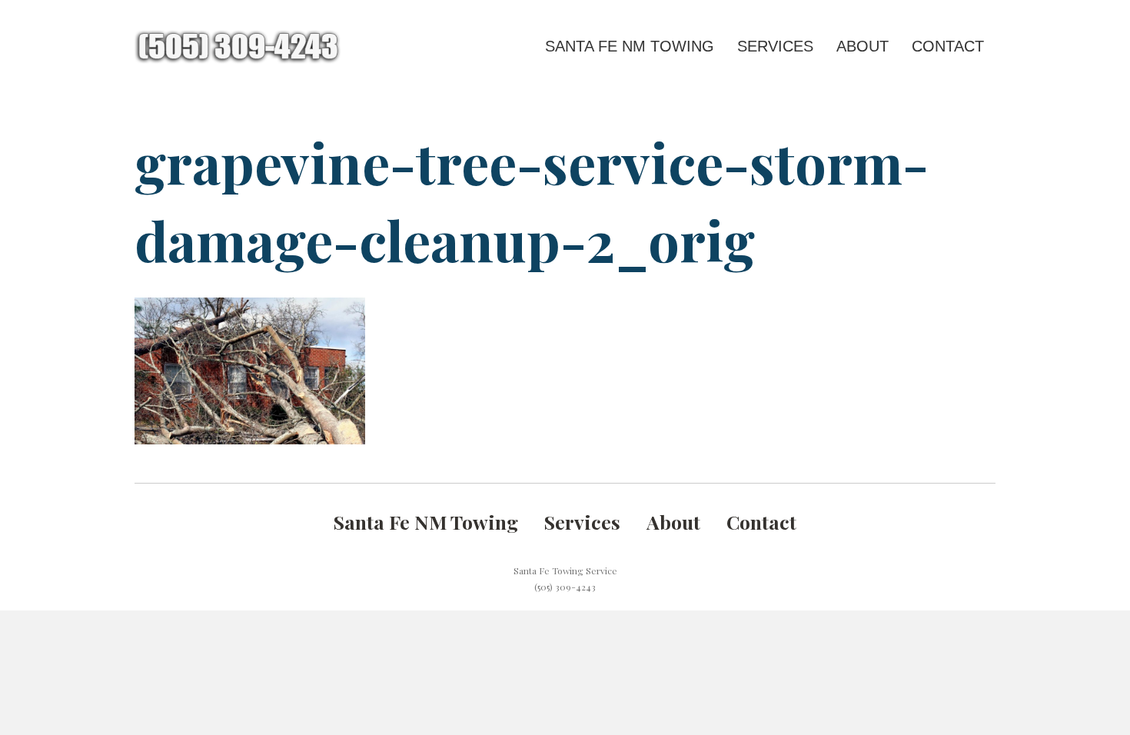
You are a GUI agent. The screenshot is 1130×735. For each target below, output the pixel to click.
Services (775, 46)
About (862, 46)
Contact (948, 46)
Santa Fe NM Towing (629, 46)
